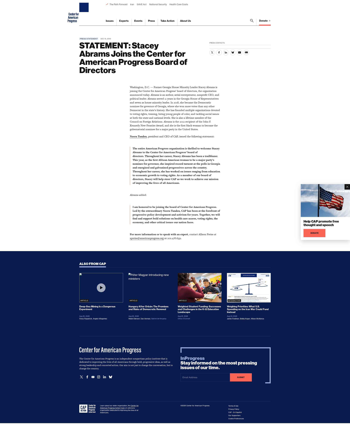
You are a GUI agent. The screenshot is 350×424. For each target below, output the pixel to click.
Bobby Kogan (245, 319)
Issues (110, 20)
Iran (132, 4)
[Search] (251, 22)
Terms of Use (233, 406)
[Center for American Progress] (84, 13)
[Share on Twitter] (212, 52)
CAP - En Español (235, 412)
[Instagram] (99, 377)
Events (138, 20)
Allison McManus (257, 319)
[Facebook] (87, 377)
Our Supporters (234, 415)
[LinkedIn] (104, 377)
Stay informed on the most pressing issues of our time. (218, 363)
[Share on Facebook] (219, 52)
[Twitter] (81, 377)
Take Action (167, 20)
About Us (185, 20)
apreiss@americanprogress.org (147, 238)
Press (151, 20)
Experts (124, 20)
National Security (158, 4)
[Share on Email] (239, 52)
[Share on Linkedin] (226, 52)
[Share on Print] (246, 52)
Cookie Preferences (236, 419)
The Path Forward (118, 4)
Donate (263, 20)
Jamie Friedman (233, 319)
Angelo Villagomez (100, 319)
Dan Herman (145, 319)
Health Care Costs (178, 4)
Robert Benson (134, 319)
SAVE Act (142, 4)
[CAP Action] (88, 409)
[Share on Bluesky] (232, 52)
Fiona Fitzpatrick (85, 319)
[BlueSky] (110, 377)
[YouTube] (93, 377)
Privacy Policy (233, 409)
